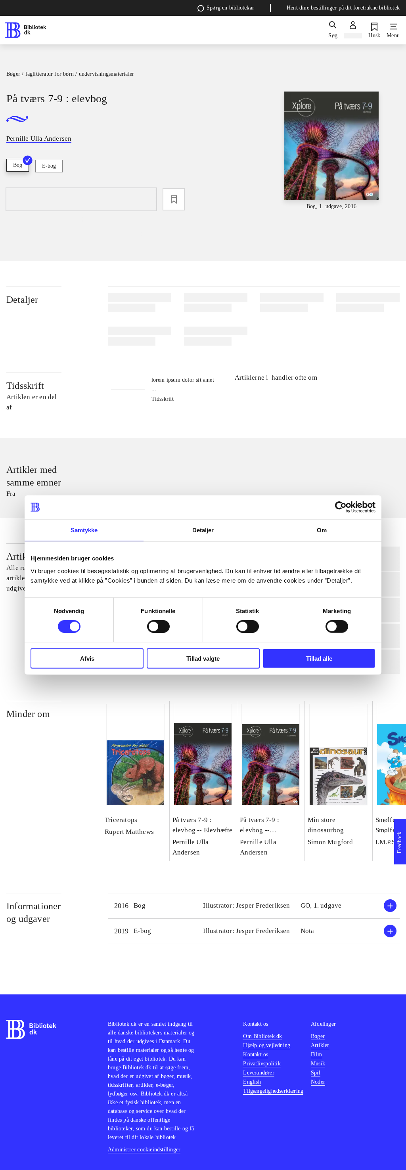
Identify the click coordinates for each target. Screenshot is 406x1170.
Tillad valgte (203, 658)
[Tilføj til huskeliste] (174, 199)
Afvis (87, 658)
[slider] (331, 151)
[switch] (158, 626)
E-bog (49, 166)
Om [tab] (322, 530)
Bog (17, 165)
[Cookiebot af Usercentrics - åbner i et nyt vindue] (340, 507)
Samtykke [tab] (84, 530)
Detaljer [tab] (203, 530)
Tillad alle (319, 658)
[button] (254, 906)
